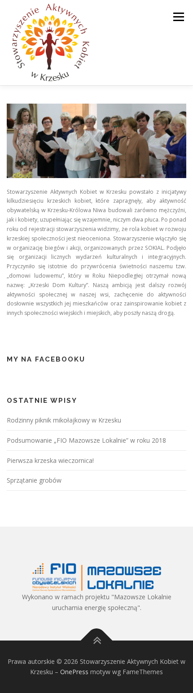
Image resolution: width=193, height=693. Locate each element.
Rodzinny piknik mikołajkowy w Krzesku (64, 420)
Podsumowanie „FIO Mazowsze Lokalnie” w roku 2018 (86, 440)
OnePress (74, 671)
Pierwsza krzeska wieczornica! (50, 460)
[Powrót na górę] (97, 640)
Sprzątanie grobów (34, 480)
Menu (178, 17)
